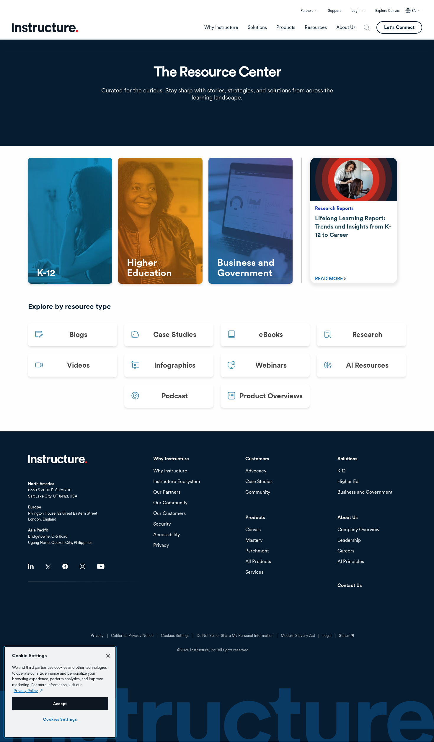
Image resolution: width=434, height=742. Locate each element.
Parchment (257, 551)
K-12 (341, 471)
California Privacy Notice (132, 636)
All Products (258, 561)
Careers (345, 551)
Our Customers (169, 513)
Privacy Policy (26, 690)
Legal (327, 636)
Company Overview (358, 529)
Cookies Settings (60, 719)
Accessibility (166, 534)
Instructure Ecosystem (176, 481)
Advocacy (255, 471)
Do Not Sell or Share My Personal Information (235, 636)
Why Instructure (170, 471)
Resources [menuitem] (316, 27)
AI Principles (350, 561)
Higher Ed (347, 481)
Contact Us (349, 585)
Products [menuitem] (285, 27)
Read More (329, 278)
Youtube (101, 566)
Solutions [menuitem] (257, 27)
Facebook (65, 566)
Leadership (349, 540)
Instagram (82, 566)
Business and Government (364, 492)
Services (254, 572)
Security (162, 524)
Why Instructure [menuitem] (221, 27)
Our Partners (166, 492)
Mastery (253, 540)
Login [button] (355, 11)
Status (347, 638)
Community (257, 492)
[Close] (108, 655)
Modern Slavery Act (298, 636)
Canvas (253, 529)
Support (334, 11)
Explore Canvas (387, 11)
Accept (60, 703)
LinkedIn (31, 566)
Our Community (170, 502)
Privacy (97, 636)
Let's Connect (399, 27)
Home (57, 459)
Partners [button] (307, 11)
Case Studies (259, 481)
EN (414, 11)
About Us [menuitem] (345, 27)
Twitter (47, 566)
